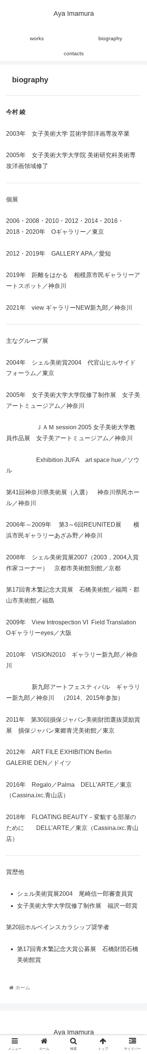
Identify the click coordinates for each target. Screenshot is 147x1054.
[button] (132, 771)
